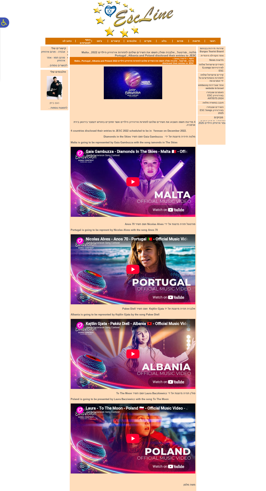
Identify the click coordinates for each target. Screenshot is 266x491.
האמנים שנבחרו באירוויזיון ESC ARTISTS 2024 (215, 95)
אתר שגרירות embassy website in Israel (211, 87)
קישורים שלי (58, 48)
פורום (180, 41)
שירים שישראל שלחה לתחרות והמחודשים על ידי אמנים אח (211, 78)
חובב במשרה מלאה (213, 102)
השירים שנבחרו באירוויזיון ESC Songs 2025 (212, 110)
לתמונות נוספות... (57, 107)
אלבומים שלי (58, 71)
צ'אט (99, 41)
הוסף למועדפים (85, 41)
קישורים (115, 41)
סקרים (147, 41)
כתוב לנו (67, 41)
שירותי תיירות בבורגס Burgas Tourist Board (212, 50)
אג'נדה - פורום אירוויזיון (53, 51)
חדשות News (180, 58)
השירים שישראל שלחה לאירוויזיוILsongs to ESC (211, 67)
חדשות (196, 41)
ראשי (212, 41)
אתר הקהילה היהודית (212, 55)
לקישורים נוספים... (57, 65)
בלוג (164, 41)
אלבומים (132, 41)
